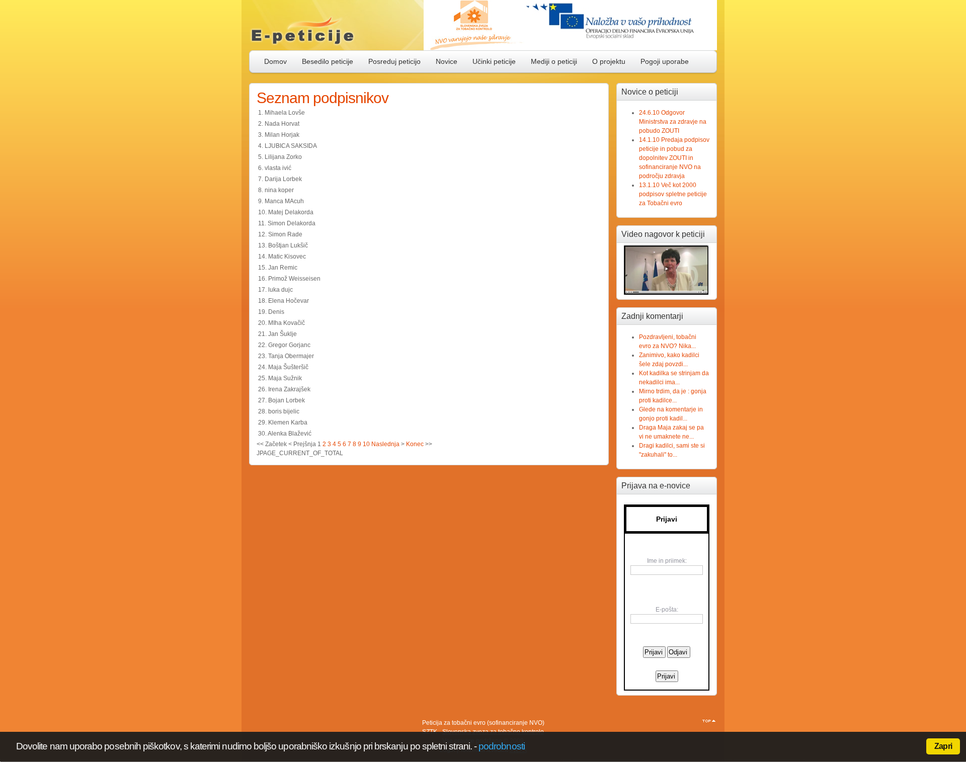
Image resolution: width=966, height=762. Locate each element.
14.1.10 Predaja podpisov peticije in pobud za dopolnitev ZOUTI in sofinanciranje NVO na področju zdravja (674, 158)
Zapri (943, 746)
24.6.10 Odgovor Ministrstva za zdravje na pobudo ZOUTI (672, 121)
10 (366, 444)
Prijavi (666, 519)
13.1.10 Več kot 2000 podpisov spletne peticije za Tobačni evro (673, 194)
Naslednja (385, 444)
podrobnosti (501, 746)
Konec (415, 444)
